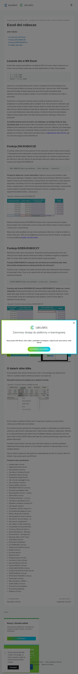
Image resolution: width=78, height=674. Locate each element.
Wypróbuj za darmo (39, 349)
